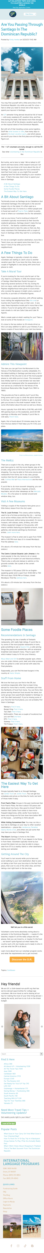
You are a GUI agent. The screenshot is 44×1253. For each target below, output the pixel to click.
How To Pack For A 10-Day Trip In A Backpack (22, 1139)
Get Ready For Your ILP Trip (16, 1083)
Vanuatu (8, 1103)
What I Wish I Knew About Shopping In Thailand (22, 1146)
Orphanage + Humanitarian (16, 1088)
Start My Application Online (22, 7)
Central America (12, 1076)
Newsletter (7, 1208)
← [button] (2, 1027)
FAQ (4, 1192)
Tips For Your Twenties (14, 1101)
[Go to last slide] (5, 1227)
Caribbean (11, 970)
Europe (9, 1079)
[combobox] (20, 1054)
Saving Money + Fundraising (17, 1091)
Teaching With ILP (12, 1098)
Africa (8, 1064)
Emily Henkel (15, 40)
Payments (7, 1205)
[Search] (41, 1054)
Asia (8, 1071)
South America (11, 1093)
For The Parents (12, 1081)
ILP (5, 115)
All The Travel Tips (13, 1069)
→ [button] (42, 1027)
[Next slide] (38, 1227)
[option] (22, 1026)
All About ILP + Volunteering (17, 1066)
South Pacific (11, 1096)
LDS (7, 1086)
